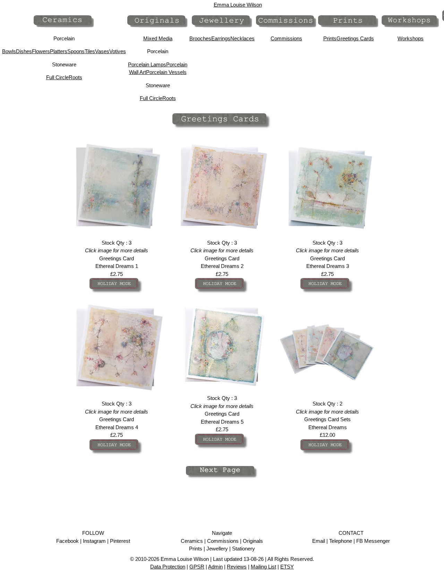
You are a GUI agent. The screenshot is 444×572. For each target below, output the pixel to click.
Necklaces (242, 38)
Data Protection (167, 567)
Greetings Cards (355, 38)
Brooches (200, 38)
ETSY (287, 567)
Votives (117, 51)
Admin (215, 567)
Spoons (76, 51)
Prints (329, 38)
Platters (58, 51)
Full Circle (57, 77)
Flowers (41, 51)
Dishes (24, 51)
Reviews (237, 567)
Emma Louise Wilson (238, 5)
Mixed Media (157, 38)
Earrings (220, 38)
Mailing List (263, 567)
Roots (75, 77)
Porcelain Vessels (166, 72)
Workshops (411, 38)
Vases (102, 51)
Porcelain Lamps (147, 64)
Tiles (90, 51)
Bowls (9, 51)
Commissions (286, 38)
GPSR (196, 567)
